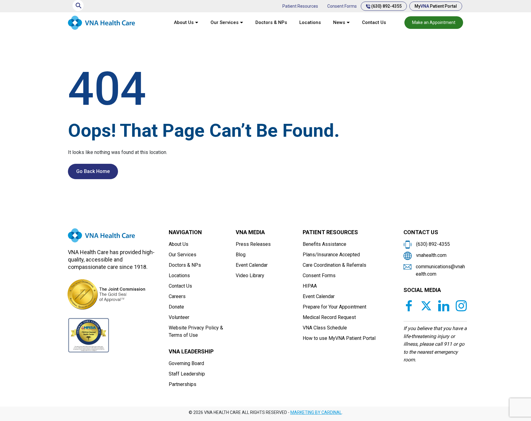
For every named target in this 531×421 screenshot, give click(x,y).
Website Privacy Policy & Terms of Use (196, 331)
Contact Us (374, 22)
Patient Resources (300, 6)
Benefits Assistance (324, 244)
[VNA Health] (101, 238)
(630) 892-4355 (386, 6)
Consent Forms (342, 6)
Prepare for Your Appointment (334, 307)
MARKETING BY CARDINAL (316, 412)
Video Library (250, 275)
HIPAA (310, 286)
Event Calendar (252, 265)
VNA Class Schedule (325, 328)
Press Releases (253, 244)
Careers (177, 296)
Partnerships (182, 384)
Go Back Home (93, 171)
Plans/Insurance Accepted (331, 255)
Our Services (224, 22)
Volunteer (179, 317)
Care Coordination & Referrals (334, 265)
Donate (176, 307)
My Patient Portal (436, 6)
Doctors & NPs (271, 22)
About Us (184, 22)
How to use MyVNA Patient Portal (339, 338)
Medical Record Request (329, 317)
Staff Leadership (187, 374)
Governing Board (186, 363)
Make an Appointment (433, 22)
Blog (241, 255)
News (339, 22)
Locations (310, 22)
